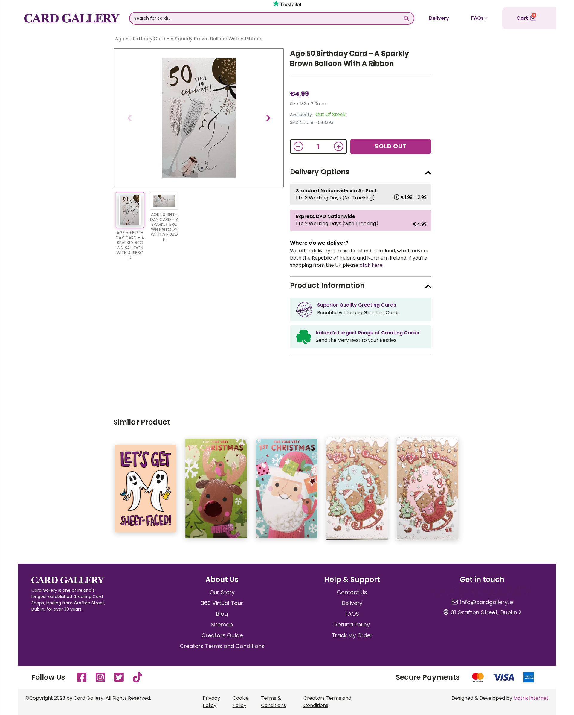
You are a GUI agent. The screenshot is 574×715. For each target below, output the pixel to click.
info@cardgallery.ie (486, 602)
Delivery (439, 18)
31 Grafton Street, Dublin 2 (486, 612)
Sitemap (222, 624)
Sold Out (391, 146)
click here (371, 265)
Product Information (327, 285)
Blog (222, 614)
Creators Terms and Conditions (222, 646)
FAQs (477, 18)
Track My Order (352, 635)
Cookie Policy (241, 702)
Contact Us (352, 592)
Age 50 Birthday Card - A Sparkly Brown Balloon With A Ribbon (349, 58)
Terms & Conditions (273, 702)
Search (406, 18)
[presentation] (129, 118)
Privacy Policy (211, 702)
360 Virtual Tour (222, 603)
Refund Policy (352, 624)
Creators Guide (222, 635)
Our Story (222, 592)
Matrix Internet (531, 698)
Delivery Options (319, 172)
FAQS (352, 614)
